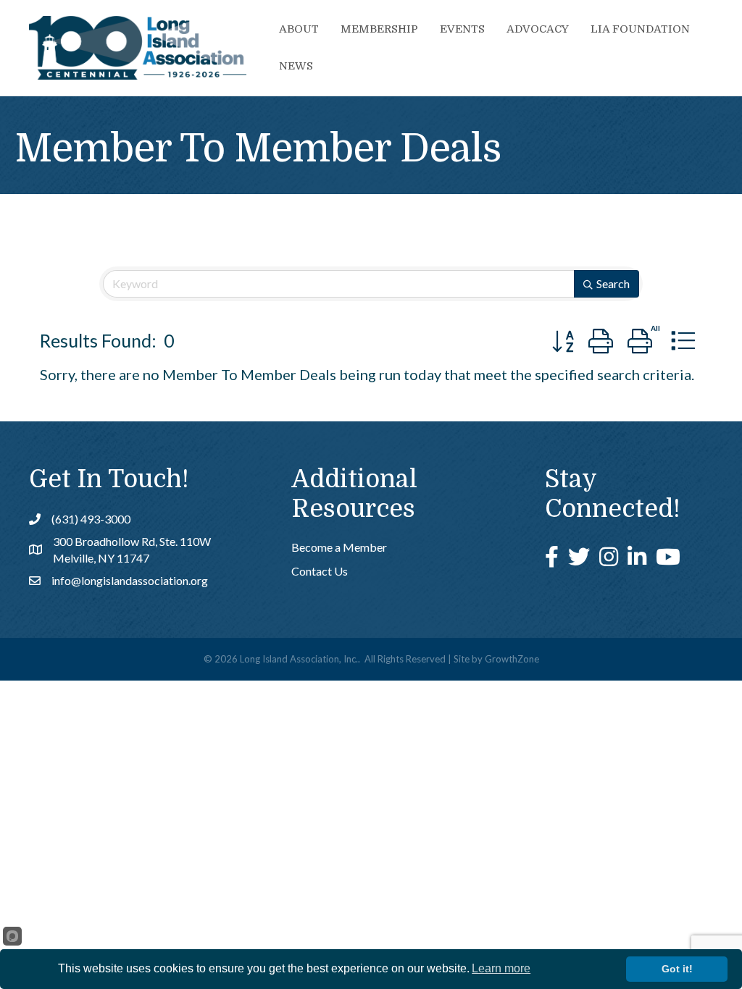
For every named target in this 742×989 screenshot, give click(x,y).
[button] (563, 340)
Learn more (501, 968)
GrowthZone (512, 659)
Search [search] (613, 283)
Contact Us (319, 571)
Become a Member (339, 547)
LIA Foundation (640, 28)
